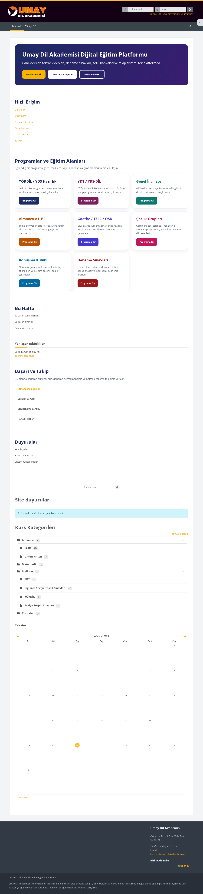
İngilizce (27, 571)
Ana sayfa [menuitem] (17, 26)
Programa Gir (29, 200)
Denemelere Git (91, 74)
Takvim (18, 140)
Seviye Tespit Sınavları (39, 605)
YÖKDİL (29, 596)
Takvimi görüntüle (24, 355)
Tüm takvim (23, 797)
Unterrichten (33, 556)
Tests (27, 548)
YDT (27, 579)
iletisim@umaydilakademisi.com (167, 854)
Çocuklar (28, 613)
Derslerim (20, 109)
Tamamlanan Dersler (29, 388)
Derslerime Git (34, 74)
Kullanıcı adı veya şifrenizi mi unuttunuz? (171, 14)
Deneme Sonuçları (24, 122)
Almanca (28, 540)
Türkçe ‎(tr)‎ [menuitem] (30, 26)
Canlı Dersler (22, 134)
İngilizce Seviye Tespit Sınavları (44, 588)
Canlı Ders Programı (62, 74)
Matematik (29, 564)
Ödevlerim (20, 115)
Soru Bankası (22, 128)
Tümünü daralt (180, 533)
